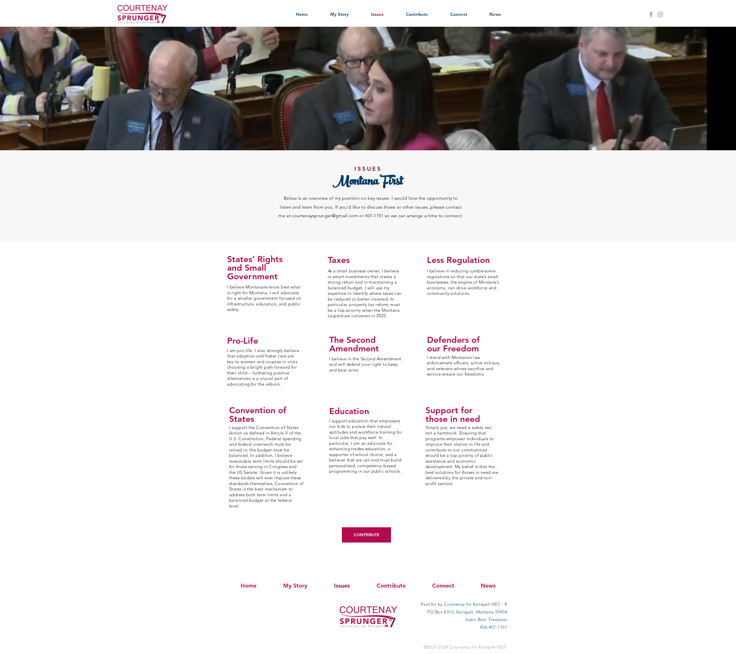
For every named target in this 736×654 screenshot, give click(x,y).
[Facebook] (651, 14)
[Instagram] (660, 14)
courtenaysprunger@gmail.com (325, 215)
